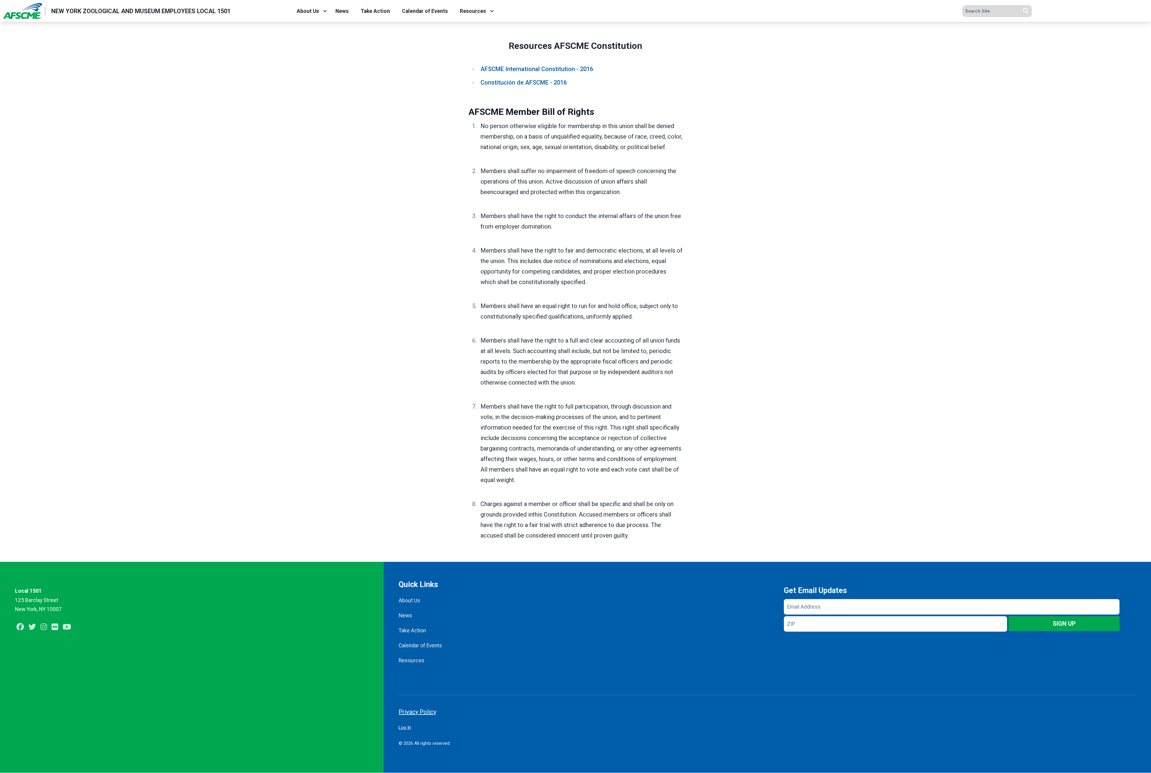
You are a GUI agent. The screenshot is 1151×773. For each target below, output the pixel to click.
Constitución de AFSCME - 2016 (523, 82)
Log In (405, 727)
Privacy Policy (417, 711)
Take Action (375, 11)
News (342, 11)
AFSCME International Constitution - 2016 (536, 69)
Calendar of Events (425, 11)
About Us (308, 11)
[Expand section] (325, 11)
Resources (473, 11)
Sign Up (1064, 623)
